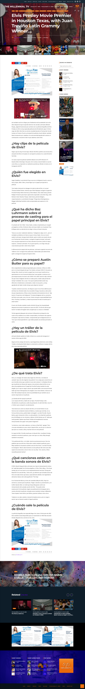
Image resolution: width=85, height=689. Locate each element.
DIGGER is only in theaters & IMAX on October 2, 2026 (42, 614)
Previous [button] (1, 50)
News (64, 1)
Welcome (44, 1)
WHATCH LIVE (70, 1)
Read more (67, 582)
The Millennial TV (16, 6)
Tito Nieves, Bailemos (18, 613)
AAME (25, 1)
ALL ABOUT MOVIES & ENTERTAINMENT (66, 157)
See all (62, 163)
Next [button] (84, 50)
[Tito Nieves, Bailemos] (8, 50)
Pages (39, 1)
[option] (8, 50)
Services (35, 1)
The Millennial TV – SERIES (55, 1)
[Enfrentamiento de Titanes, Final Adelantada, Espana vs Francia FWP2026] (59, 50)
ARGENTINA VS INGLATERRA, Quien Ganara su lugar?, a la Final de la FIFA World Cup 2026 (63, 615)
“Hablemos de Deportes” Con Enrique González (65, 136)
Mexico (30, 1)
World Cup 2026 (64, 112)
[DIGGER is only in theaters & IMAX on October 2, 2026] (25, 50)
